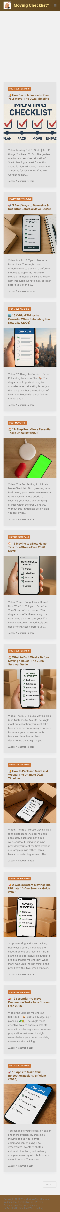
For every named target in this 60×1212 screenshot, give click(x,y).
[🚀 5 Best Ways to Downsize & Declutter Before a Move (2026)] (30, 233)
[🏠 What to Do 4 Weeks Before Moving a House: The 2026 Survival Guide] (30, 689)
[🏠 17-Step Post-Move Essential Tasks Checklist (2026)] (30, 457)
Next (48, 1184)
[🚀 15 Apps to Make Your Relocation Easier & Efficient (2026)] (30, 1104)
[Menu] (55, 5)
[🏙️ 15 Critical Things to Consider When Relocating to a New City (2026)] (30, 347)
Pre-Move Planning (19, 89)
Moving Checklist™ (31, 5)
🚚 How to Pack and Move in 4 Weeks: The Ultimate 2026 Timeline (28, 774)
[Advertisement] (30, 42)
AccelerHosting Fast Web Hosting (25, 1208)
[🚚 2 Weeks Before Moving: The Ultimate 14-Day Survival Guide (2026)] (30, 917)
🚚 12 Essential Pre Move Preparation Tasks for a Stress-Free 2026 (29, 1002)
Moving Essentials (19, 537)
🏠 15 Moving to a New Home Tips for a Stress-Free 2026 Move (27, 547)
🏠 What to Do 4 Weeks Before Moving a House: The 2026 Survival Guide (28, 661)
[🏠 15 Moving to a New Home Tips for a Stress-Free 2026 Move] (30, 575)
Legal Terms (19, 1205)
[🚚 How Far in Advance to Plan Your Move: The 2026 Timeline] (30, 123)
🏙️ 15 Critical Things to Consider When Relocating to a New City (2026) (29, 319)
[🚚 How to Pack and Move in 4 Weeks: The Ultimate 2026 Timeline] (30, 803)
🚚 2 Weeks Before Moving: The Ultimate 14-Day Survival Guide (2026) (29, 888)
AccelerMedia (25, 1202)
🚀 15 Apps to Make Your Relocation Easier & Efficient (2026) (27, 1075)
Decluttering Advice (20, 199)
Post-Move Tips (17, 423)
